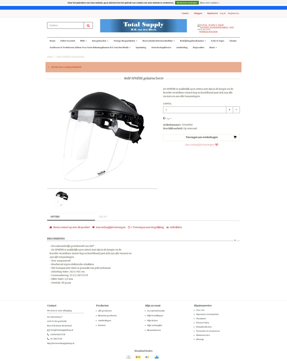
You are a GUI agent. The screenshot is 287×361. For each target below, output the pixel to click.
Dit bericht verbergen (187, 3)
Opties (55, 216)
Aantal (167, 103)
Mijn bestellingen (155, 315)
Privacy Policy (202, 323)
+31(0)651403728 (57, 334)
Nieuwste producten (107, 315)
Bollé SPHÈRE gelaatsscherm (70, 56)
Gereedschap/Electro (161, 47)
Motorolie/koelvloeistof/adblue (157, 41)
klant (212, 47)
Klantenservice (203, 335)
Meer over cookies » (209, 3)
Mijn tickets (152, 320)
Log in (223, 13)
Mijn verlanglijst (154, 325)
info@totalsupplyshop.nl (62, 330)
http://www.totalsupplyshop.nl (60, 343)
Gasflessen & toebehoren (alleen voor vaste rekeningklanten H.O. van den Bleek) (89, 47)
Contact (185, 13)
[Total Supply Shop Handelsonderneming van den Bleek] (143, 25)
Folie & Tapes (217, 41)
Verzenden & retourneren (208, 331)
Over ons (200, 310)
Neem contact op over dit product (71, 227)
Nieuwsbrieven (154, 330)
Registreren (212, 13)
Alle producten (105, 311)
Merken (101, 325)
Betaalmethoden (204, 327)
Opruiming (141, 47)
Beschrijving (56, 238)
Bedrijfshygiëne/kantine (192, 41)
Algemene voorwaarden (207, 314)
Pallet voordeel (67, 41)
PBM (82, 41)
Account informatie (156, 311)
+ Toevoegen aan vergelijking (147, 227)
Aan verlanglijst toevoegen (199, 144)
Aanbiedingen (104, 320)
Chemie (233, 41)
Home (52, 41)
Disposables (198, 47)
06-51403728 (56, 339)
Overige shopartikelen (125, 41)
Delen (103, 216)
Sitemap (200, 339)
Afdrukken (176, 227)
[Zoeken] (88, 25)
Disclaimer (201, 318)
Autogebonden (99, 41)
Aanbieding (182, 47)
